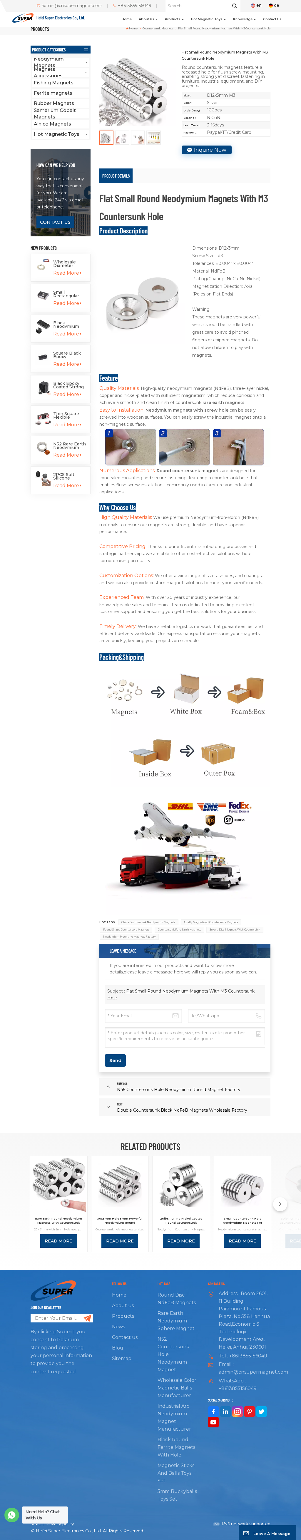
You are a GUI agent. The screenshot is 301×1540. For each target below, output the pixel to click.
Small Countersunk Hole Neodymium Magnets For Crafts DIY (242, 1221)
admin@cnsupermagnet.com (71, 6)
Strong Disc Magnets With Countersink (235, 929)
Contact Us (55, 222)
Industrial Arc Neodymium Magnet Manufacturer (174, 1417)
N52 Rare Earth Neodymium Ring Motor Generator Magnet (69, 445)
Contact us (272, 19)
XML (36, 1523)
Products (172, 19)
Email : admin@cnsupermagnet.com (244, 1368)
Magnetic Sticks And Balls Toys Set (176, 1473)
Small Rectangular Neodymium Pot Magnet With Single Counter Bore (67, 294)
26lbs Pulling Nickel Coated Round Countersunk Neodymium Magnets (181, 1221)
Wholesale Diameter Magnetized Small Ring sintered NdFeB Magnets (65, 263)
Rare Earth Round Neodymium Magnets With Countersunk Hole (58, 1221)
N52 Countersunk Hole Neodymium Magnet (173, 1354)
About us (146, 19)
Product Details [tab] (116, 175)
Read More (66, 273)
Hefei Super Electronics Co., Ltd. (60, 17)
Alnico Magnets (52, 124)
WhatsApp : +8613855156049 (238, 1384)
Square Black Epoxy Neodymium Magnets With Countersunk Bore (68, 354)
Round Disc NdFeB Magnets (177, 1298)
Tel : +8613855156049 (243, 1356)
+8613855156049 (134, 6)
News (118, 1326)
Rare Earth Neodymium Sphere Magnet (176, 1320)
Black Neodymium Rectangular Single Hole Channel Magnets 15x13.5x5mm (66, 324)
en (259, 5)
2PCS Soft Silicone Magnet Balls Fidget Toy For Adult (68, 476)
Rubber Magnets (54, 103)
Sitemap (121, 1358)
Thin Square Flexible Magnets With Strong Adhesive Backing (68, 415)
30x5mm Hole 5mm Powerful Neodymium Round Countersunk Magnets (120, 1221)
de (276, 5)
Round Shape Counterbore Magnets (126, 929)
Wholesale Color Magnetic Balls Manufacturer (177, 1387)
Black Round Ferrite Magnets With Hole (176, 1447)
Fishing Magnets (53, 83)
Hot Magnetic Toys (207, 19)
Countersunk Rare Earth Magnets (179, 929)
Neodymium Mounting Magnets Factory (129, 936)
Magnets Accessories (48, 72)
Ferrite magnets (53, 93)
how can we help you (55, 165)
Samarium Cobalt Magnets (55, 113)
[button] (280, 1204)
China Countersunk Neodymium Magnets (148, 922)
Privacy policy (60, 1523)
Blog (117, 1348)
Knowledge (242, 19)
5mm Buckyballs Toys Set (177, 1495)
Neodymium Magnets (49, 62)
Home (127, 19)
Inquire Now (210, 150)
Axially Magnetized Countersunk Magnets (211, 922)
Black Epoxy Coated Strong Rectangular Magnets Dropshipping (68, 385)
